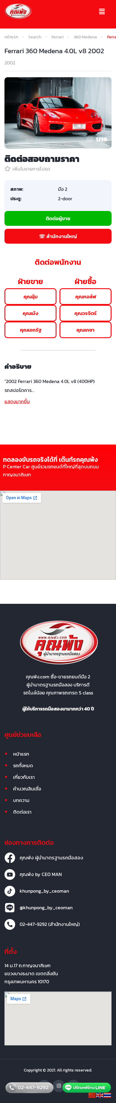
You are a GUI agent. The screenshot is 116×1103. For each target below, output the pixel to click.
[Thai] (108, 1095)
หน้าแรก (11, 37)
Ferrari (57, 37)
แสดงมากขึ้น (17, 401)
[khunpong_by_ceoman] (9, 891)
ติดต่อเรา (22, 811)
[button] (102, 12)
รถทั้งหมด (23, 765)
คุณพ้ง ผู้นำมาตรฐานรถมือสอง (51, 857)
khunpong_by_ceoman (44, 890)
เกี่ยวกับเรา (24, 777)
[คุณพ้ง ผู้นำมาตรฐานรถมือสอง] (9, 858)
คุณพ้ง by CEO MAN (41, 874)
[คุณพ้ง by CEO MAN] (9, 874)
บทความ (21, 800)
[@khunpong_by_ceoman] (9, 907)
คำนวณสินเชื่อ (27, 788)
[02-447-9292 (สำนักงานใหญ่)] (9, 924)
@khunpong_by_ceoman (46, 907)
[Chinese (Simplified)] (92, 1095)
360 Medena (85, 37)
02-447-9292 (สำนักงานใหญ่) (50, 924)
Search (34, 37)
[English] (100, 1095)
